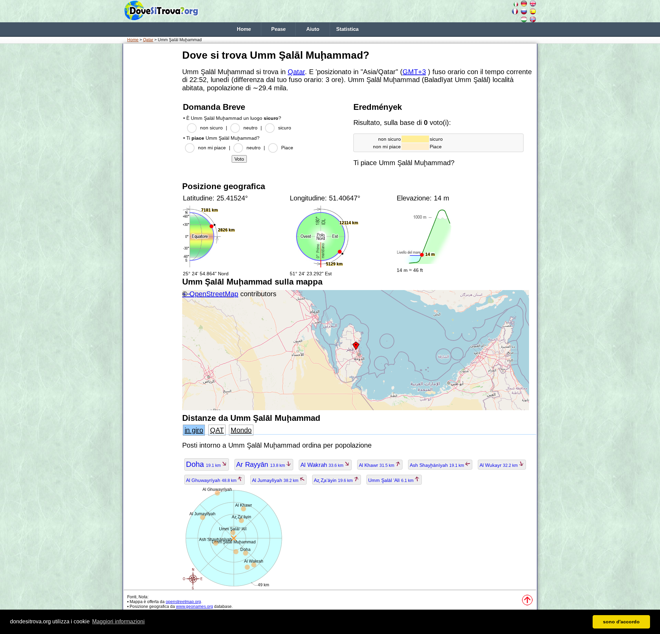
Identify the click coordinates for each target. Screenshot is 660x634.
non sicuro (211, 127)
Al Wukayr (499, 465)
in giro (194, 430)
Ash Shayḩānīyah (437, 465)
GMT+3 (414, 72)
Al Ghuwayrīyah (212, 480)
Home (244, 29)
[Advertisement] (151, 151)
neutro (250, 127)
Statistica (347, 29)
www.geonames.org (194, 606)
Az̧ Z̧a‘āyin (334, 480)
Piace (287, 147)
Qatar (148, 39)
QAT (217, 430)
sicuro (284, 127)
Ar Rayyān (261, 464)
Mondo (241, 430)
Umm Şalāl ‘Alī (391, 480)
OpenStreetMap (213, 294)
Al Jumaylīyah (275, 480)
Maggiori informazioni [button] (118, 621)
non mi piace (212, 147)
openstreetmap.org (183, 601)
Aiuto (312, 29)
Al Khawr (377, 465)
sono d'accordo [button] (621, 621)
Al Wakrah (322, 465)
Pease (278, 29)
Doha (204, 464)
